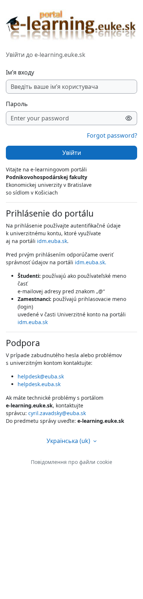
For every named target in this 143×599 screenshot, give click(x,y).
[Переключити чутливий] (129, 118)
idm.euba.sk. (90, 262)
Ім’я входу (20, 72)
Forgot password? (112, 135)
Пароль (17, 104)
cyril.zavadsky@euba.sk (57, 413)
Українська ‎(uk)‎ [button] (69, 441)
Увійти (71, 153)
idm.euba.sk (52, 240)
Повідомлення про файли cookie (71, 461)
